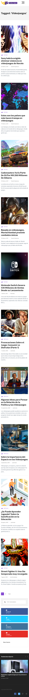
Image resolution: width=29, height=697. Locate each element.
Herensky (12, 293)
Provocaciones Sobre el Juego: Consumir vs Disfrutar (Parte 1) (12, 345)
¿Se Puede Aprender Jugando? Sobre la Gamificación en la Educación (11, 515)
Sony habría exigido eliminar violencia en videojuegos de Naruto (12, 61)
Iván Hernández (13, 577)
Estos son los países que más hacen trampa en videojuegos (13, 118)
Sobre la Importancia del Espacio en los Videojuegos (14, 458)
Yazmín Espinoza (15, 66)
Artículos (6, 339)
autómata (12, 350)
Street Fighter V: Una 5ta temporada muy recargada (14, 572)
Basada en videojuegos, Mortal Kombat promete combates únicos (13, 232)
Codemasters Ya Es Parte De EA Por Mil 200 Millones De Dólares (14, 175)
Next (10, 594)
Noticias (5, 55)
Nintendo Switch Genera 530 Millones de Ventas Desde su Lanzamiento (13, 287)
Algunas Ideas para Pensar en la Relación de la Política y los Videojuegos (14, 402)
